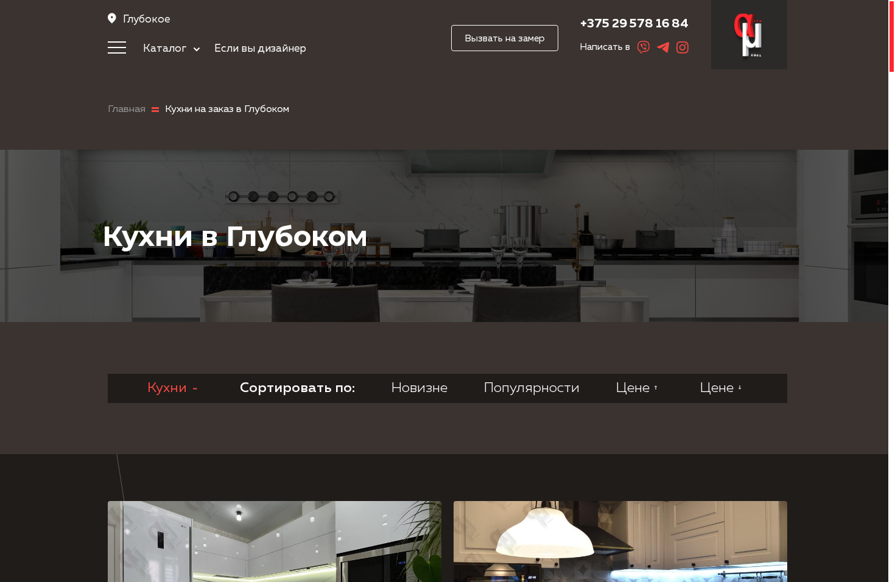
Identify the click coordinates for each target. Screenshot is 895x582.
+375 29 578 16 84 (634, 24)
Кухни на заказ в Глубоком (227, 109)
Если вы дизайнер (260, 48)
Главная (127, 109)
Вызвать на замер (505, 38)
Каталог (166, 48)
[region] (447, 291)
